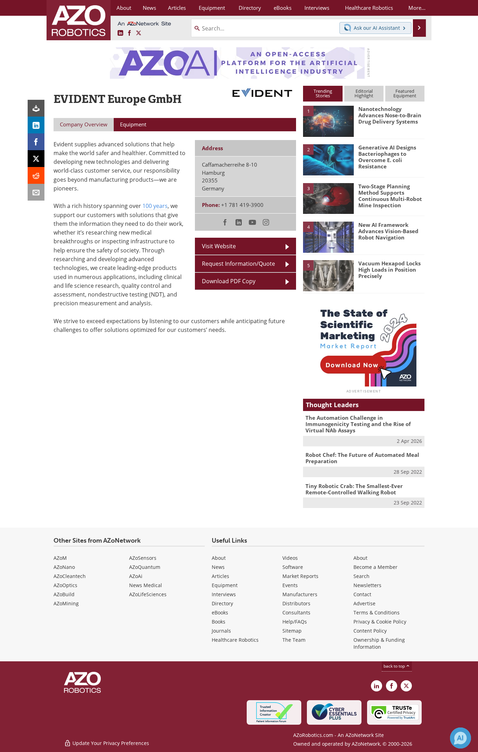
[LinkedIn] (36, 125)
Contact (362, 594)
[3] (328, 198)
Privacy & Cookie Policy (379, 621)
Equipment (225, 585)
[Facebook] (36, 141)
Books (218, 621)
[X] (36, 158)
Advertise (364, 603)
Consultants (296, 612)
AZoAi (135, 576)
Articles (220, 576)
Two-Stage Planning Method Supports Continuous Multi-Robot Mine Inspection (390, 196)
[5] (328, 275)
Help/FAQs (294, 621)
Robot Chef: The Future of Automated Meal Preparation (362, 458)
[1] (328, 121)
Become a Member (375, 567)
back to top (395, 666)
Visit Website (219, 246)
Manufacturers (299, 594)
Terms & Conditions (376, 612)
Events (290, 585)
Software (292, 567)
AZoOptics (65, 585)
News (218, 567)
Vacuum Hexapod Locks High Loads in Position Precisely (389, 269)
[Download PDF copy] (36, 108)
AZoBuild (64, 594)
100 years (155, 206)
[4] (328, 237)
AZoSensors (142, 558)
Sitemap (292, 630)
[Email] (36, 192)
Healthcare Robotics (235, 639)
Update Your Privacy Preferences (110, 743)
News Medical (145, 585)
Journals (221, 630)
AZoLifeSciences (148, 594)
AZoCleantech (70, 576)
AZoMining (66, 603)
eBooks (220, 612)
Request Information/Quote (238, 263)
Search (361, 576)
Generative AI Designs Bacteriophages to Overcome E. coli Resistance (387, 157)
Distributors (296, 603)
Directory (222, 603)
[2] (328, 159)
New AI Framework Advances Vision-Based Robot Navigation (388, 231)
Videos (290, 558)
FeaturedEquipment (404, 93)
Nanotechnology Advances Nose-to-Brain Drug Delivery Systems (389, 115)
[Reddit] (36, 175)
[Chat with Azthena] (460, 737)
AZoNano (64, 567)
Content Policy (370, 630)
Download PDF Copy (228, 281)
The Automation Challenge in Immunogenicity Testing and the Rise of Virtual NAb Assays (358, 424)
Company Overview (83, 124)
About (219, 558)
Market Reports (300, 576)
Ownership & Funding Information (379, 643)
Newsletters (367, 585)
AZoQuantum (144, 567)
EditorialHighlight (363, 93)
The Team (293, 639)
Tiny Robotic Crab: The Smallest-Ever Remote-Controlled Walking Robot (354, 489)
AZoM (60, 558)
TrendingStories (323, 93)
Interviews (224, 594)
